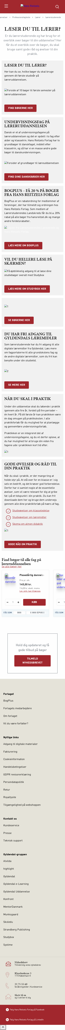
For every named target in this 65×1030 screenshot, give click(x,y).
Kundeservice (11, 825)
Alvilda (7, 861)
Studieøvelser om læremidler (29, 517)
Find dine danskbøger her (26, 177)
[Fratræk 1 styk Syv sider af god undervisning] (59, 602)
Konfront (8, 899)
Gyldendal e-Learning (16, 884)
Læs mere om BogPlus (23, 245)
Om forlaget (10, 716)
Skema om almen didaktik (27, 524)
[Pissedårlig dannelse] (10, 580)
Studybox (8, 937)
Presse (7, 833)
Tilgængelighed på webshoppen (22, 805)
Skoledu (8, 922)
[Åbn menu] (6, 7)
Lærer (37, 18)
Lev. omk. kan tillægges (30, 591)
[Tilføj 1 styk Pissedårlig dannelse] (18, 602)
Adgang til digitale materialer (20, 744)
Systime (7, 945)
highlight (8, 869)
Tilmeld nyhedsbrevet (32, 660)
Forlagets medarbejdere (17, 708)
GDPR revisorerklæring (17, 774)
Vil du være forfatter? (15, 723)
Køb (34, 602)
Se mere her (16, 385)
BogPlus (8, 701)
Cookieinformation (14, 759)
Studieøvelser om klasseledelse (30, 510)
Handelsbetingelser (14, 767)
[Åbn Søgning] (57, 6)
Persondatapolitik (13, 782)
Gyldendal (9, 876)
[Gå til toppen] (3, 1027)
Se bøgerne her (19, 320)
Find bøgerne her (20, 108)
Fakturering (10, 752)
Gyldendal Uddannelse (16, 891)
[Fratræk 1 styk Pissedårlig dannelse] (7, 602)
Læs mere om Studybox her (27, 289)
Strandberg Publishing (16, 929)
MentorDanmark (13, 907)
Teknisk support (12, 840)
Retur (6, 790)
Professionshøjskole (21, 18)
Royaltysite (9, 797)
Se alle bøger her (12, 567)
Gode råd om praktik (22, 544)
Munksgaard (10, 914)
